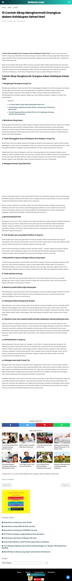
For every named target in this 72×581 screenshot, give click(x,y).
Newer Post (6, 485)
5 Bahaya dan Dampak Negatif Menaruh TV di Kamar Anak (61, 447)
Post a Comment (8, 479)
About (19, 572)
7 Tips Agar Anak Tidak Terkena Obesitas (26, 465)
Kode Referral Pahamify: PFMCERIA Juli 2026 (20, 530)
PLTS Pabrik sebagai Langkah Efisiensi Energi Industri (24, 534)
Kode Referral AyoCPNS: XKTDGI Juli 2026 (19, 526)
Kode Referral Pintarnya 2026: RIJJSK (18, 522)
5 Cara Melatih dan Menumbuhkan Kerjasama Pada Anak (44, 466)
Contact (27, 572)
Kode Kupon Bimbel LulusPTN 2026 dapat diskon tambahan (26, 542)
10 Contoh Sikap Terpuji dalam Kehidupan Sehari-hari (27, 104)
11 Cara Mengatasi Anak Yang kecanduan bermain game (10, 447)
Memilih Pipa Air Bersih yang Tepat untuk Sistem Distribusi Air (27, 552)
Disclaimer (51, 572)
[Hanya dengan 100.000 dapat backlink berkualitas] (16, 513)
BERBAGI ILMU (36, 2)
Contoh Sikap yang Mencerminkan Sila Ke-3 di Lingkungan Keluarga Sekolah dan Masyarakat (31, 113)
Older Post (65, 485)
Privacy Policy (39, 572)
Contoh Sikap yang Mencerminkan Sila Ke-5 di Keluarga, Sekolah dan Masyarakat (32, 108)
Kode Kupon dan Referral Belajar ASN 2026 (20, 538)
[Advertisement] (36, 37)
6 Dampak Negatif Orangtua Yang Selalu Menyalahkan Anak (9, 466)
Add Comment (21, 21)
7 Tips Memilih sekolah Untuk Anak (44, 446)
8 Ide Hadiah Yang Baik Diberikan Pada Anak (27, 446)
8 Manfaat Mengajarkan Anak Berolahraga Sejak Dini (62, 466)
